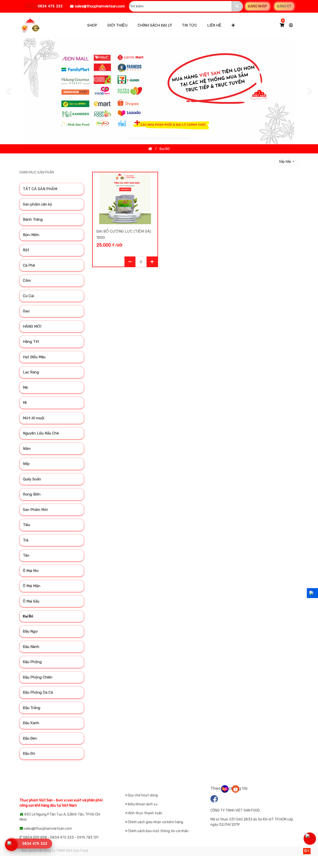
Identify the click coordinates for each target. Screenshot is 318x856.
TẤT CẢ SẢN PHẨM (40, 189)
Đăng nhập (257, 6)
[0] (282, 25)
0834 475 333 (34, 843)
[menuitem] (92, 25)
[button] (233, 25)
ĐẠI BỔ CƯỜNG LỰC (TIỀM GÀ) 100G (123, 234)
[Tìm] (269, 161)
